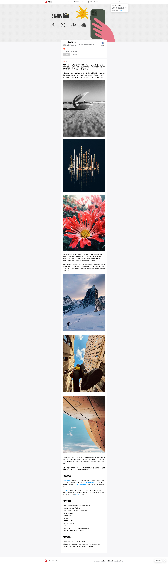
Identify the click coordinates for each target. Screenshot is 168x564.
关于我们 (117, 560)
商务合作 (112, 560)
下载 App (104, 560)
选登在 (77, 494)
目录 (67, 61)
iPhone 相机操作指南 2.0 (82, 484)
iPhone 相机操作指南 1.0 (90, 482)
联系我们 (108, 560)
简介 (64, 61)
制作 (71, 61)
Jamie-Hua (66, 490)
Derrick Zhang (66, 480)
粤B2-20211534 (120, 561)
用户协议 (121, 560)
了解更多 (121, 10)
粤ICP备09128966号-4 (114, 561)
